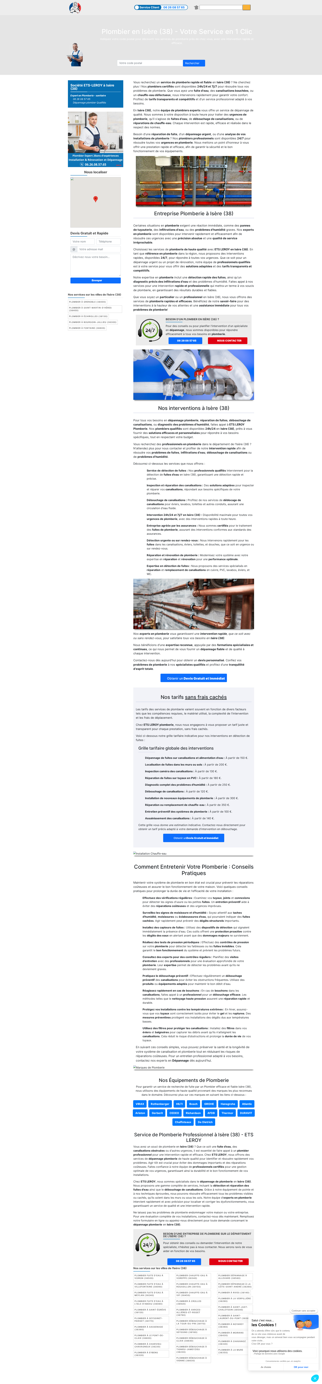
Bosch (193, 1104)
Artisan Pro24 (194, 1378)
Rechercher (192, 63)
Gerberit (157, 1113)
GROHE (209, 1104)
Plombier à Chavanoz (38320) (232, 1342)
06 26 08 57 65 (174, 7)
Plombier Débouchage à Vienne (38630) (191, 1359)
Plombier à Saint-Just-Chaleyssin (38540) (233, 1308)
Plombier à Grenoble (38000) (87, 302)
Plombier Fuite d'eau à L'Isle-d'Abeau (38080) (149, 1302)
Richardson (193, 1113)
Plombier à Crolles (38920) (188, 1302)
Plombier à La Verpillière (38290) (234, 1299)
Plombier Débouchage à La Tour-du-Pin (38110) (191, 1322)
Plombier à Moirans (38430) (231, 1334)
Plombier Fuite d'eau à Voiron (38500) (149, 1276)
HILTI (179, 1104)
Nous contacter (229, 340)
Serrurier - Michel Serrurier (222, 1378)
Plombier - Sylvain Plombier (137, 1378)
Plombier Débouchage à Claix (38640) (191, 1339)
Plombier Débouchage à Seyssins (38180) (191, 1330)
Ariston (140, 1113)
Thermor (227, 1113)
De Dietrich (205, 1122)
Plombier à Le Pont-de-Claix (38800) (149, 1336)
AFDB (211, 1113)
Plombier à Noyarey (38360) (231, 1325)
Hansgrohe (228, 1104)
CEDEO (174, 1113)
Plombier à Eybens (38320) (146, 1353)
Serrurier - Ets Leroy (170, 1378)
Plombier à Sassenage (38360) (149, 1328)
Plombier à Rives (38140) (234, 1292)
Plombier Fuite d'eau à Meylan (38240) (149, 1294)
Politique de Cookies (181, 1374)
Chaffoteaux (183, 1122)
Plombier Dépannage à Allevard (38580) (232, 1276)
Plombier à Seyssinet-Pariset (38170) (149, 1319)
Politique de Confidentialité (214, 1374)
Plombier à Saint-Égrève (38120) (150, 1311)
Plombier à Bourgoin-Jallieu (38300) (93, 322)
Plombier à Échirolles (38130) (88, 316)
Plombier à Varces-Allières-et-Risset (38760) (188, 1312)
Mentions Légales (146, 1374)
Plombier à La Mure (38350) (230, 1351)
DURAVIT (246, 1113)
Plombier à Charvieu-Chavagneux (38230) (148, 1345)
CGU (163, 1374)
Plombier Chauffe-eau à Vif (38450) (192, 1294)
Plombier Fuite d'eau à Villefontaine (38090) (149, 1285)
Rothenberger (160, 1104)
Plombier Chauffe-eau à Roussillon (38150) (192, 1285)
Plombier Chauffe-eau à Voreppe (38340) (192, 1276)
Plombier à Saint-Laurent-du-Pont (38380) (234, 1317)
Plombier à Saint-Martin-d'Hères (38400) (90, 309)
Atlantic (247, 1104)
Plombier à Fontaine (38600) (87, 328)
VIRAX (140, 1104)
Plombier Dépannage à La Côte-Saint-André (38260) (235, 1285)
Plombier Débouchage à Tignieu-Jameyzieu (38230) (191, 1349)
